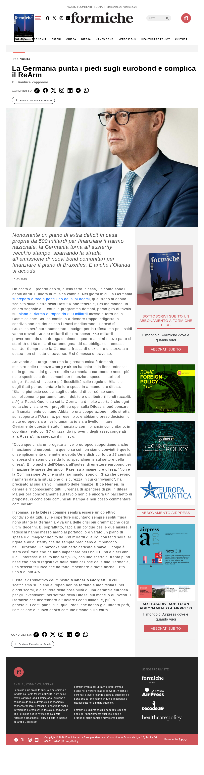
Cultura (181, 39)
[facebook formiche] (16, 740)
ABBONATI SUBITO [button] (166, 349)
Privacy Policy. (70, 741)
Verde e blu (127, 39)
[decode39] (163, 705)
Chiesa (71, 39)
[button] (39, 28)
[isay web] (183, 739)
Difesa (86, 39)
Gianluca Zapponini (32, 82)
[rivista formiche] (166, 562)
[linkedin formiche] (36, 740)
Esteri (56, 39)
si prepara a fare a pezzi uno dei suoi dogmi (51, 299)
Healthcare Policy (155, 39)
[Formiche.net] (186, 18)
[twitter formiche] (23, 740)
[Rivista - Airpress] (163, 692)
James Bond (105, 39)
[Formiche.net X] (54, 18)
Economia (39, 39)
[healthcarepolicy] (163, 718)
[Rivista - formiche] (163, 679)
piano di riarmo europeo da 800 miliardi (53, 314)
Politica (20, 39)
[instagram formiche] (29, 740)
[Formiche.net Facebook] (47, 18)
